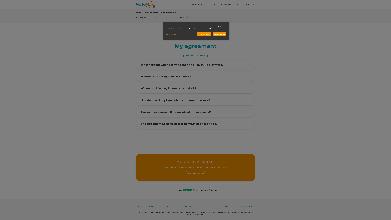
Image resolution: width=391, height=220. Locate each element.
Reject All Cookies (204, 34)
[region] (196, 31)
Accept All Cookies (219, 34)
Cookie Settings (171, 34)
